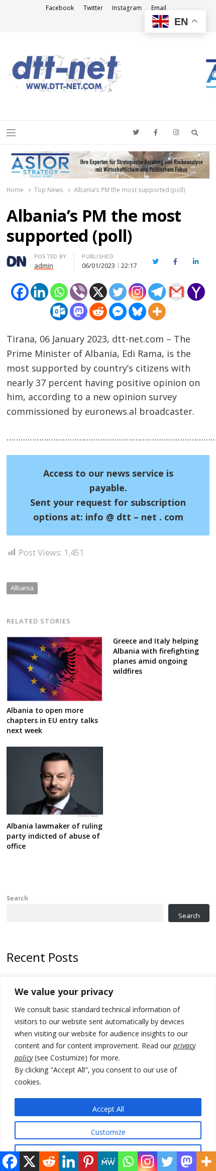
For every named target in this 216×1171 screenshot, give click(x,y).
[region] (108, 1073)
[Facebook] (20, 292)
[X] (98, 292)
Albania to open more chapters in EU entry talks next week (52, 720)
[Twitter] (118, 292)
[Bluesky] (137, 311)
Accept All (108, 1109)
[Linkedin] (39, 292)
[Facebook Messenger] (118, 311)
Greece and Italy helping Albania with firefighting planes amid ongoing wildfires (156, 656)
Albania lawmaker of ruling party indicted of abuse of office (54, 836)
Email (158, 8)
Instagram (127, 8)
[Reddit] (98, 311)
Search (17, 898)
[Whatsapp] (59, 292)
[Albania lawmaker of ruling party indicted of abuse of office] (55, 752)
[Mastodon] (78, 311)
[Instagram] (137, 292)
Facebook (60, 8)
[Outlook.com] (59, 311)
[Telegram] (157, 292)
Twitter (93, 8)
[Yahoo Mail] (196, 292)
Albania (22, 587)
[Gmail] (176, 292)
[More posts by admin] (17, 257)
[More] (157, 311)
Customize (108, 1132)
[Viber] (78, 292)
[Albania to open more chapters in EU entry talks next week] (55, 642)
